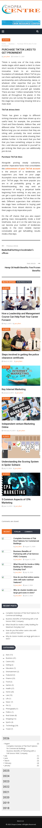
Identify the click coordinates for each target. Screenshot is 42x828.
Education (9, 668)
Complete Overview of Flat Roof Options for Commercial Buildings (26, 541)
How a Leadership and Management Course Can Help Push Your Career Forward (21, 316)
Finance (9, 678)
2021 (6, 792)
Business (6, 40)
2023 (6, 781)
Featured (9, 675)
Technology (10, 725)
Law (7, 695)
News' (8, 702)
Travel (8, 729)
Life (7, 698)
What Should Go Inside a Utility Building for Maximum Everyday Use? (26, 567)
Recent (7, 531)
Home (8, 692)
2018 (6, 808)
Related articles (9, 282)
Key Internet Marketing (14, 389)
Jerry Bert (7, 57)
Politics (8, 712)
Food (8, 682)
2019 (6, 802)
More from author (24, 282)
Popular (17, 532)
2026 (6, 738)
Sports (8, 722)
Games (8, 685)
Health (8, 688)
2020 (6, 797)
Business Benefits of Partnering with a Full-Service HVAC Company (25, 554)
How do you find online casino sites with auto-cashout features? (26, 579)
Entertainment (11, 671)
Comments (28, 532)
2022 (6, 786)
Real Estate (10, 715)
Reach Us (20, 821)
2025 (6, 770)
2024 (6, 776)
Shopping (9, 719)
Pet (7, 705)
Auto (7, 655)
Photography (11, 709)
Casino (8, 661)
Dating (8, 665)
